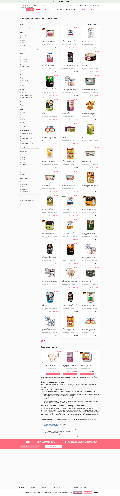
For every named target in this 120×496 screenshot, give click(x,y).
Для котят (24, 85)
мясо (23, 114)
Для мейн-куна (25, 92)
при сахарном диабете (27, 136)
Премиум (24, 64)
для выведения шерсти (27, 143)
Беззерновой (25, 59)
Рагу (23, 172)
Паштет (23, 174)
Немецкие (24, 186)
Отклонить (87, 492)
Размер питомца (24, 101)
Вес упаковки (23, 151)
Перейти (67, 1)
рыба (23, 122)
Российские (24, 181)
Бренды (47, 9)
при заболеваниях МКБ (27, 141)
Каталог (30, 9)
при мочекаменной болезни (50, 425)
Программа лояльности (71, 9)
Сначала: (90, 24)
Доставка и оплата (57, 9)
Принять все (78, 492)
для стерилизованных (27, 133)
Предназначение (24, 130)
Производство (23, 178)
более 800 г (24, 164)
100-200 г (24, 157)
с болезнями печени (54, 427)
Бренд (21, 32)
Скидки (83, 9)
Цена (21, 24)
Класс (21, 53)
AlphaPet (24, 45)
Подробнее (96, 492)
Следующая (57, 341)
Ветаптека (38, 9)
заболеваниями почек (56, 422)
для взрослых (25, 80)
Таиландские (25, 184)
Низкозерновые (25, 66)
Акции (90, 9)
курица (23, 112)
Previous (43, 364)
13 (51, 341)
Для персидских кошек (27, 97)
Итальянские (25, 189)
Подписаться (53, 446)
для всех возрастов (26, 78)
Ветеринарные (25, 61)
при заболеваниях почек (27, 138)
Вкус (21, 109)
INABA (23, 38)
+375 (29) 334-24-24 (79, 5)
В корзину (70, 340)
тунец (23, 117)
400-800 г (24, 162)
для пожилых (25, 82)
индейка (24, 119)
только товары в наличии (28, 200)
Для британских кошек (27, 95)
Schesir (23, 40)
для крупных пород (26, 105)
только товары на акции (27, 204)
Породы (22, 89)
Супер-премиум (25, 56)
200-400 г (24, 159)
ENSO (23, 42)
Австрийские (25, 191)
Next (98, 363)
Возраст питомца (24, 74)
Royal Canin (24, 35)
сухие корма (66, 420)
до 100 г (24, 154)
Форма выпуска (24, 168)
